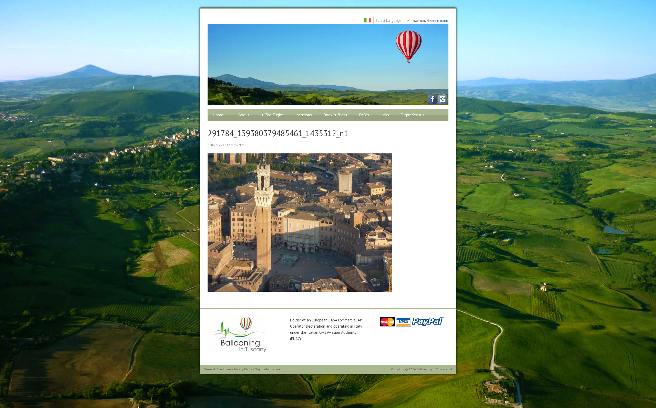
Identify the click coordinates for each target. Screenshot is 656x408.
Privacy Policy (243, 369)
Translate (442, 20)
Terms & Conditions (217, 369)
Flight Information (267, 369)
